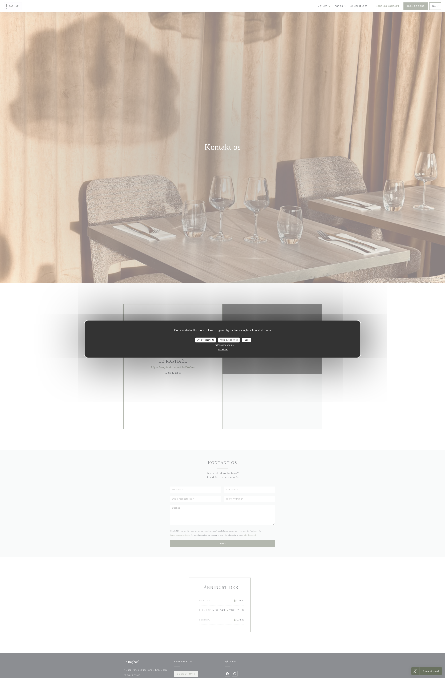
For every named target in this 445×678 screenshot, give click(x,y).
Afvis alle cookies (229, 339)
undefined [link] (223, 349)
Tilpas (246, 339)
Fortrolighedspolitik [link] (224, 344)
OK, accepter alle (205, 339)
